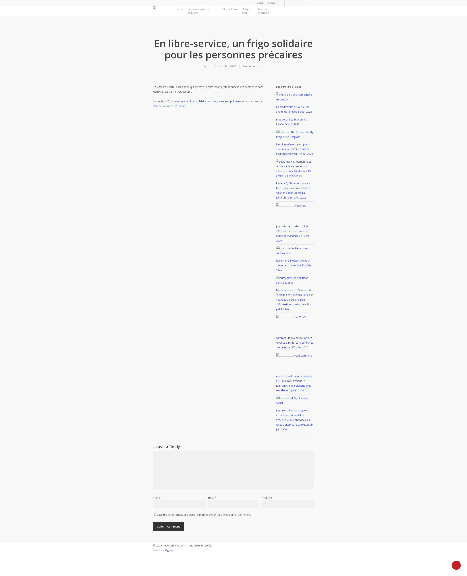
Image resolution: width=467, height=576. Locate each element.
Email (212, 497)
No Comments (252, 66)
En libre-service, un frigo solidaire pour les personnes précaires (204, 101)
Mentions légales (163, 550)
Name (158, 497)
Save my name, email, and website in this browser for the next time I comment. (204, 514)
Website (267, 497)
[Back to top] (233, 573)
